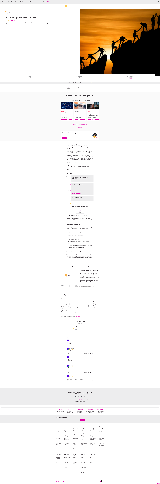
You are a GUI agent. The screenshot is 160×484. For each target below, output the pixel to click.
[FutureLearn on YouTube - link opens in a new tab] (63, 481)
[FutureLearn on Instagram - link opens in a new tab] (58, 481)
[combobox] (88, 335)
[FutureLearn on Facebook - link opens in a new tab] (56, 481)
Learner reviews (87, 82)
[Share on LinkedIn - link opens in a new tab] (81, 396)
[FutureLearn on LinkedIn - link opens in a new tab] (65, 481)
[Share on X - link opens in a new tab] (78, 396)
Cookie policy (49, 1)
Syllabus (70, 82)
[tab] (68, 333)
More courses (93, 82)
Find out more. (81, 88)
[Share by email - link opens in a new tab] (84, 396)
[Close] (159, 2)
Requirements (81, 82)
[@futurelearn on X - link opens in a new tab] (61, 481)
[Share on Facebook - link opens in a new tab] (75, 396)
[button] (66, 119)
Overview (66, 82)
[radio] (83, 325)
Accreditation (75, 82)
